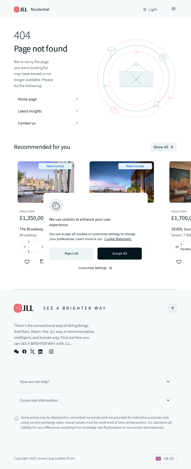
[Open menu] (173, 9)
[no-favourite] (27, 262)
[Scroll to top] (172, 308)
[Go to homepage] (59, 308)
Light (153, 9)
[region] (95, 235)
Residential (40, 9)
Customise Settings (92, 268)
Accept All (119, 253)
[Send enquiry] (42, 261)
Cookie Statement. (118, 239)
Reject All (71, 253)
